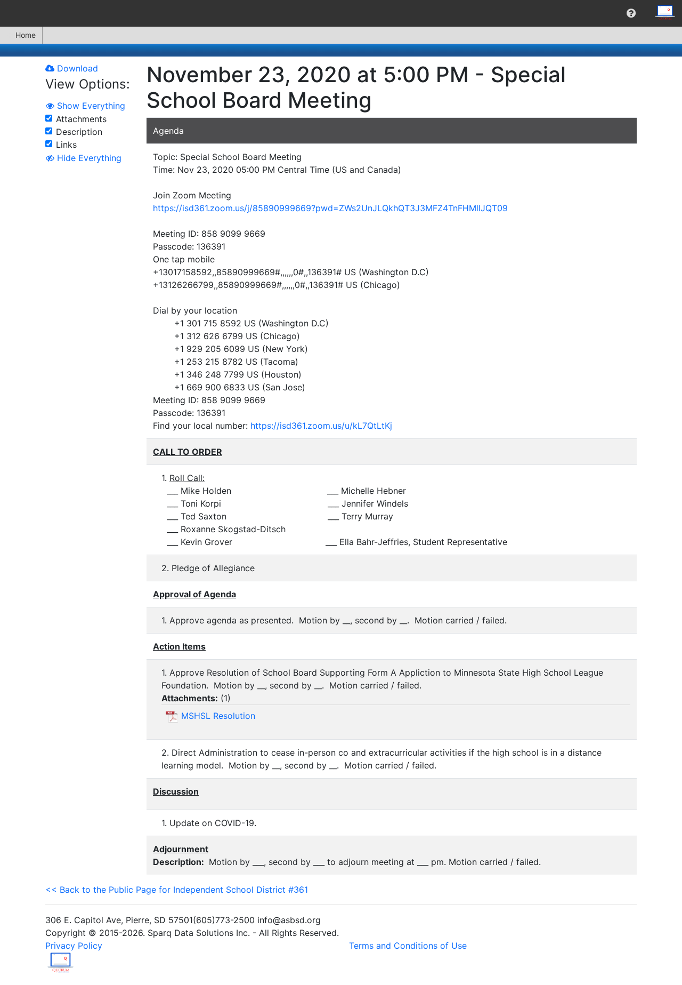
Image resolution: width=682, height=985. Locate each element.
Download (76, 68)
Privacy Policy (73, 945)
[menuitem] (631, 13)
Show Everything (89, 105)
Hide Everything (87, 158)
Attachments (81, 119)
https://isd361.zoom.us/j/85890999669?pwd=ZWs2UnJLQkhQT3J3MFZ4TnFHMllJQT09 (330, 208)
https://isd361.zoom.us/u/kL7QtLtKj (321, 425)
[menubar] (341, 13)
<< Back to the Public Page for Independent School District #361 (176, 889)
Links (66, 144)
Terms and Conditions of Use (408, 945)
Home (25, 34)
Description (79, 131)
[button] (631, 13)
